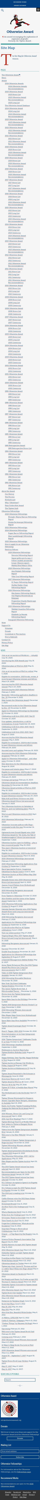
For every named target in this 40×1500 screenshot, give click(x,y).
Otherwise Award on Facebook (14, 1274)
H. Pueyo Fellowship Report (22, 582)
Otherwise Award (20, 32)
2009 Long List (14, 303)
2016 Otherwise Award (14, 194)
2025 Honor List (14, 94)
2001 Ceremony (14, 380)
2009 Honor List (14, 300)
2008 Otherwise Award (14, 308)
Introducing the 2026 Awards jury (15, 661)
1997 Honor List (14, 417)
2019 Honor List (14, 161)
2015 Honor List (14, 210)
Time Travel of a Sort (10, 1221)
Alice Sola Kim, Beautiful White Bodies (17, 1312)
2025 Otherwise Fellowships (16, 541)
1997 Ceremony (14, 420)
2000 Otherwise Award (14, 383)
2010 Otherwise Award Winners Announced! (19, 1340)
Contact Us (6, 640)
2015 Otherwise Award (14, 208)
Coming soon (7, 1337)
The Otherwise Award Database (17, 106)
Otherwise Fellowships (11, 511)
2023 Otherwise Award (14, 119)
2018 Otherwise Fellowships (19, 568)
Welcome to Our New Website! (14, 1135)
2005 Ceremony (14, 343)
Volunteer (9, 628)
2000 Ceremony (14, 388)
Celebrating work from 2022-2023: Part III (18, 716)
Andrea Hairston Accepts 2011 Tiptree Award (19, 1245)
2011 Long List (13, 274)
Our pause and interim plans (13, 769)
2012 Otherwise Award (14, 255)
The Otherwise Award (10, 75)
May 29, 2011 (6, 1307)
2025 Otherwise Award (14, 92)
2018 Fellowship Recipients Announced (17, 917)
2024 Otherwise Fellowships (16, 530)
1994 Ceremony (14, 460)
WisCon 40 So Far (8, 1085)
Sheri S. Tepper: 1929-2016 (12, 1031)
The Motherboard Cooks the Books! (16, 1093)
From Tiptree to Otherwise (12, 896)
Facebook (17, 1492)
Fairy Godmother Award (14, 505)
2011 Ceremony (14, 277)
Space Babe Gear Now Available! (14, 1021)
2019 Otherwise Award (14, 158)
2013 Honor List (14, 244)
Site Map (5, 645)
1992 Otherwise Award (13, 474)
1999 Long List (13, 397)
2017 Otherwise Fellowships (19, 579)
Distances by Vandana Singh (13, 1301)
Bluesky (8, 1492)
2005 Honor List (14, 337)
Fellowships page (24, 1472)
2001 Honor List (14, 377)
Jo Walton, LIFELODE (10, 1318)
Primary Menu (38, 9)
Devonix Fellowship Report (22, 555)
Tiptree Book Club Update (12, 1293)
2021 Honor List (14, 139)
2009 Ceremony (14, 305)
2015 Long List (13, 213)
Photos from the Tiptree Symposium (16, 994)
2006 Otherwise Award (14, 325)
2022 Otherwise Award (14, 128)
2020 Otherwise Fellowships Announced (18, 859)
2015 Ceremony (14, 216)
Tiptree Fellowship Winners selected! (16, 1145)
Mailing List (15, 1495)
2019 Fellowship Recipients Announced (17, 890)
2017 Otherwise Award (14, 180)
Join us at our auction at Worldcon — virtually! (20, 655)
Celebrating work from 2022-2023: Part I (17, 732)
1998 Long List (13, 408)
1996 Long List (13, 428)
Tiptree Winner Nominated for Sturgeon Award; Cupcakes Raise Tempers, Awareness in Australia (19, 1100)
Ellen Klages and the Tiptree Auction (16, 1161)
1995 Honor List (14, 437)
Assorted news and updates (12, 750)
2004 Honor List (14, 348)
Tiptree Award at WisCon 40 (13, 1082)
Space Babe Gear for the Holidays (15, 999)
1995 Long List (13, 440)
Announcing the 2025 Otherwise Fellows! (18, 690)
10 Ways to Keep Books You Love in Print (17, 1345)
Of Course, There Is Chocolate (13, 1218)
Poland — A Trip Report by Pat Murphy (17, 1234)
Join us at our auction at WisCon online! (17, 671)
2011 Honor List (14, 272)
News (4, 78)
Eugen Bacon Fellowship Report (21, 533)
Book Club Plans (8, 1304)
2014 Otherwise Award (14, 224)
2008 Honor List (14, 311)
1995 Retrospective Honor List (20, 448)
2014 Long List (13, 230)
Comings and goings (10, 780)
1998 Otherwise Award (14, 403)
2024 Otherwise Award (14, 108)
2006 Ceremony (14, 331)
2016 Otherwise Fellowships (19, 590)
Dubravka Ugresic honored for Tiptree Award (19, 1285)
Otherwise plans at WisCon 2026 (14, 666)
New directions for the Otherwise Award (17, 764)
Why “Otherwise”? (12, 503)
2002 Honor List (14, 368)
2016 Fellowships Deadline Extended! (16, 1045)
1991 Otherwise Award (13, 483)
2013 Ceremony (14, 247)
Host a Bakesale (11, 637)
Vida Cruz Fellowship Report (22, 576)
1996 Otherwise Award (13, 423)
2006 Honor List (14, 328)
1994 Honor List (14, 454)
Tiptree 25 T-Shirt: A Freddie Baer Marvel (17, 1088)
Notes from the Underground (13, 1215)
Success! (5, 949)
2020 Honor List (14, 150)
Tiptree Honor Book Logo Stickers (15, 1361)
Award (4, 81)
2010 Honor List (14, 288)
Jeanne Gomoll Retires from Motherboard (18, 885)
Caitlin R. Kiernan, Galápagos (13, 1321)
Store (4, 623)
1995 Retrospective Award (15, 445)
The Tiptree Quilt (11, 508)
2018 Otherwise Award (14, 169)
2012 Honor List (14, 258)
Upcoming (6, 1329)
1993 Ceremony (14, 471)
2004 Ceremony (14, 354)
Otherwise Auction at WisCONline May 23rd (19, 874)
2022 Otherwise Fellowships (16, 527)
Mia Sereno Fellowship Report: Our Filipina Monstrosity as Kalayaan (23, 595)
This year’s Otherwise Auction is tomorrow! (19, 848)
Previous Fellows (11, 550)
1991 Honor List (14, 485)
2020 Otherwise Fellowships (16, 514)
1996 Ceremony (14, 431)
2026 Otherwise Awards (14, 83)
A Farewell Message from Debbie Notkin (17, 960)
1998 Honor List (14, 405)
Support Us (6, 625)
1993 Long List (13, 468)
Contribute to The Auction (15, 634)
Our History (9, 494)
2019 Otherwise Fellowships (19, 552)
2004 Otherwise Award (14, 345)
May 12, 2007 (7, 1369)
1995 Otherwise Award (13, 434)
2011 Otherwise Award (13, 269)
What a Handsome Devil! (11, 1212)
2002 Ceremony (14, 371)
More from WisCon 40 (10, 1079)
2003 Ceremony (14, 363)
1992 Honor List (14, 477)
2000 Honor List (14, 385)
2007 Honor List (14, 320)
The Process (10, 497)
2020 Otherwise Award (14, 147)
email (24, 1495)
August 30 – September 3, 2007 (14, 1356)
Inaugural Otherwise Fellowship (21, 620)
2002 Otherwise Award (14, 365)
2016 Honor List (14, 197)
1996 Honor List (14, 425)
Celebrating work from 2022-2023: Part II (18, 727)
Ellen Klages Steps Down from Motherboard (19, 1015)
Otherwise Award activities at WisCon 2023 (19, 788)
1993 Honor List (14, 465)
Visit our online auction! (11, 933)
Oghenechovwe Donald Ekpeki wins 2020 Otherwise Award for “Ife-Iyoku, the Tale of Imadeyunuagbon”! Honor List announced (18, 835)
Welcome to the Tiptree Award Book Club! (18, 1332)
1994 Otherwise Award (13, 451)
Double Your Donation (10, 952)
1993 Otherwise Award (13, 463)
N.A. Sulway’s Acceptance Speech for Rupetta (19, 1183)
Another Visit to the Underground (15, 1207)
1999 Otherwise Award (13, 391)
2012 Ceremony (14, 261)
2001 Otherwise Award (14, 374)
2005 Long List (14, 340)
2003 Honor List (14, 360)
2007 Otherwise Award (14, 317)
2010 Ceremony (14, 294)
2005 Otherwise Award (14, 334)
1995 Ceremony (14, 443)
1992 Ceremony (14, 480)
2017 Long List (13, 186)
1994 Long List (13, 457)
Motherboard (10, 500)
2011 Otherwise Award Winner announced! (18, 1296)
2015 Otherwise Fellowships (19, 606)
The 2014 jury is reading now (13, 1193)
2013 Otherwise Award (14, 241)
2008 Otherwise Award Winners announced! (19, 1350)
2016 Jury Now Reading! (11, 1119)
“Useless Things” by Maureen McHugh (17, 1323)
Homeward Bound (9, 1204)
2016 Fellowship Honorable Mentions (16, 978)
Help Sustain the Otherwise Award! (15, 700)
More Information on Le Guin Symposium (18, 1034)
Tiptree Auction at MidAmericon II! (15, 1068)
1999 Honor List (14, 394)
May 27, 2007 (7, 1366)
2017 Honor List (14, 183)
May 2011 (5, 1310)
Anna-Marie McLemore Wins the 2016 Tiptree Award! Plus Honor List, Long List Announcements (20, 967)
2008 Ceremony (14, 314)
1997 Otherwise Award (13, 414)
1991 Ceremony (14, 488)
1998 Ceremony (14, 411)
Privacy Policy (7, 643)
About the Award (8, 491)
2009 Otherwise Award (14, 297)
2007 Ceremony (14, 323)
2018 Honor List (14, 172)
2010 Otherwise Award (14, 285)
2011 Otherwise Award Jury (12, 1290)
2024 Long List (14, 111)
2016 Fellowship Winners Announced (16, 1010)
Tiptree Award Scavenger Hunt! (14, 1026)
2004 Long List (14, 351)
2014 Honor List (14, 227)
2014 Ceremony (14, 233)
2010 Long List (14, 291)
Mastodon (27, 1492)
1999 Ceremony (14, 400)
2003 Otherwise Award (14, 357)
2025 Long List (14, 103)
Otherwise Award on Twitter (13, 1263)
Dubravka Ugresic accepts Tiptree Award (18, 1253)
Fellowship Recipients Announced (15, 943)
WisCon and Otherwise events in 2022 (17, 814)
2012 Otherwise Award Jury (12, 1250)
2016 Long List (13, 199)
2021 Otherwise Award (14, 136)
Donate (8, 631)
